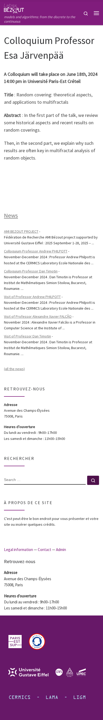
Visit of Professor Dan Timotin (27, 336)
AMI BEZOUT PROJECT (21, 231)
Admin (61, 549)
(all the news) (14, 368)
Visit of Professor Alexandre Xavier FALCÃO (38, 316)
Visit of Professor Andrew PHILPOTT (32, 296)
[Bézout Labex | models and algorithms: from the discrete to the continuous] (14, 7)
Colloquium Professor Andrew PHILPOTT (35, 251)
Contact (44, 549)
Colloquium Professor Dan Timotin (31, 271)
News (11, 215)
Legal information (18, 549)
